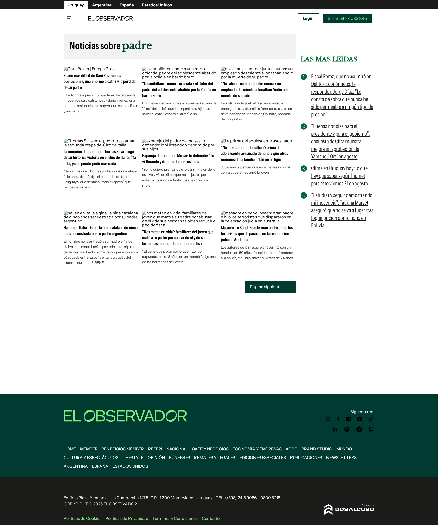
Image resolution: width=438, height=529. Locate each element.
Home (70, 448)
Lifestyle (132, 457)
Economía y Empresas (257, 448)
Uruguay (76, 4)
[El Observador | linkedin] (335, 429)
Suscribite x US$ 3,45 (347, 18)
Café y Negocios (210, 448)
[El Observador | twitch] (371, 429)
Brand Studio (317, 448)
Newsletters (341, 457)
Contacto (211, 518)
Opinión (156, 457)
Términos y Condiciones (175, 518)
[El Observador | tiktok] (371, 419)
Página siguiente (266, 286)
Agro (292, 448)
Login (308, 18)
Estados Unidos (157, 4)
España (127, 4)
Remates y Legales (214, 457)
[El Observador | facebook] (338, 419)
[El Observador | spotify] (347, 429)
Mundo (344, 448)
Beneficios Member (123, 448)
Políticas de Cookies (82, 518)
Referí (155, 448)
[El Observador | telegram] (359, 429)
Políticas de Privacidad (126, 518)
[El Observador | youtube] (359, 419)
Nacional (177, 448)
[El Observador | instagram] (348, 419)
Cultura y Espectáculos (91, 457)
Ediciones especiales (262, 457)
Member (89, 448)
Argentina (102, 4)
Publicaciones (306, 457)
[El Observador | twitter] (328, 419)
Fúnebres (179, 457)
